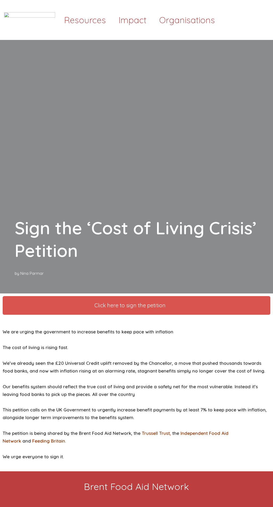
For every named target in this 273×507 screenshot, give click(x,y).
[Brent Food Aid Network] (29, 20)
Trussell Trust (156, 433)
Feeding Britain (48, 441)
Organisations (187, 20)
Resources (85, 20)
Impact (132, 20)
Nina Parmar (32, 273)
